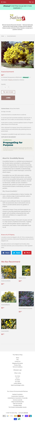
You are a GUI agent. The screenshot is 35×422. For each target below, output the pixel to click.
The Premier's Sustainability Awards (17, 407)
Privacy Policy (17, 365)
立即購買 (8, 97)
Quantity (3, 84)
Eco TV (17, 378)
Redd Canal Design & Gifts (17, 385)
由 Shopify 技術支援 (23, 412)
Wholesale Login (17, 370)
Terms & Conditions (17, 367)
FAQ (17, 359)
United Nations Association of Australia (17, 398)
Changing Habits (17, 405)
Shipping (10, 80)
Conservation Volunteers (17, 396)
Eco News (17, 379)
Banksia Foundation (17, 394)
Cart (32, 2)
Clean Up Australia (17, 403)
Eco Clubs (17, 381)
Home (2, 36)
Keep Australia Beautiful (17, 401)
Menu (4, 2)
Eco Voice (17, 376)
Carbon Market (17, 383)
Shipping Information (17, 363)
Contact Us (17, 361)
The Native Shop (13, 412)
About (17, 357)
